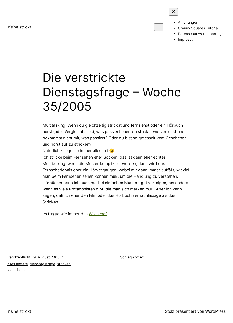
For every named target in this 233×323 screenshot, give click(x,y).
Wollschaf (98, 213)
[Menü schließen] (173, 12)
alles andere (17, 264)
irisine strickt (19, 27)
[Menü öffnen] (158, 27)
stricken (64, 264)
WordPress (215, 311)
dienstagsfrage (42, 264)
